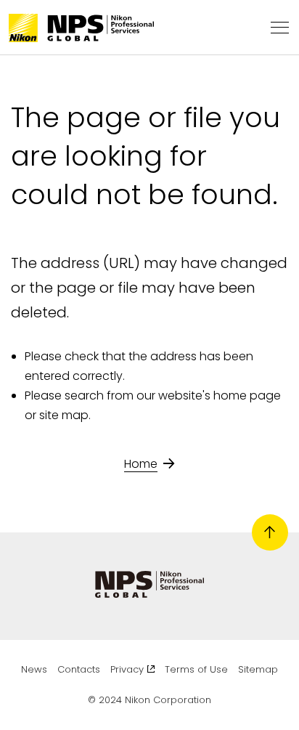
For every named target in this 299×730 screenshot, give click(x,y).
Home (140, 463)
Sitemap (258, 669)
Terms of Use (196, 669)
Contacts (78, 669)
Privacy (127, 669)
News (34, 669)
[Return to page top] (270, 532)
